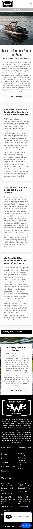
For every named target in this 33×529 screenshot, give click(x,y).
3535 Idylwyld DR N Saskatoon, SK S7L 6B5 (24, 501)
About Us (21, 454)
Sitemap (20, 468)
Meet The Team (23, 456)
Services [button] (4, 462)
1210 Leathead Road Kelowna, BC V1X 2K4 (8, 488)
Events (20, 464)
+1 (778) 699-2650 (7, 494)
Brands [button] (4, 458)
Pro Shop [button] (5, 466)
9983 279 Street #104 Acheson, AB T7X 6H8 (8, 501)
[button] (31, 4)
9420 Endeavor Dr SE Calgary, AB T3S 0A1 (25, 487)
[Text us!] (26, 525)
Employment (22, 462)
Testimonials (22, 458)
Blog (19, 466)
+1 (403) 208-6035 (23, 491)
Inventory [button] (5, 454)
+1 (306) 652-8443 (23, 507)
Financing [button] (5, 471)
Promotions (21, 460)
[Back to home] (7, 4)
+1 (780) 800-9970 (7, 507)
